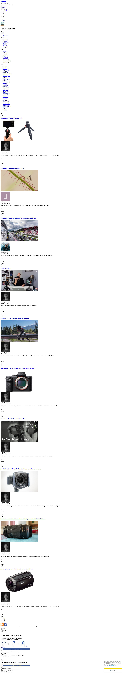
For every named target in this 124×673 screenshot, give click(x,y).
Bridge (5, 53)
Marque (2, 37)
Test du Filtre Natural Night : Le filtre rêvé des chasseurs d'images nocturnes (21, 469)
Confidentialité (31, 626)
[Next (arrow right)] (2, 629)
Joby (4, 67)
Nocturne (5, 97)
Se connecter (8, 656)
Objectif (5, 56)
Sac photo (6, 102)
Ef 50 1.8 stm (6, 81)
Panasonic (6, 42)
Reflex (5, 51)
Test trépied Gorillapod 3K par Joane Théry (12, 168)
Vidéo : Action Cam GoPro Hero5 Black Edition (13, 418)
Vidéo (5, 108)
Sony (5, 43)
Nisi (4, 95)
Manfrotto (6, 69)
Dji (4, 78)
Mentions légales (13, 626)
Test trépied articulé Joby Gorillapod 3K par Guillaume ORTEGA (18, 218)
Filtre (5, 84)
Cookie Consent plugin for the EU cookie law (113, 670)
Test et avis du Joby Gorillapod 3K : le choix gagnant (15, 318)
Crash (5, 77)
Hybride (5, 52)
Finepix (5, 85)
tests (4, 20)
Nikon (5, 41)
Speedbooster (6, 104)
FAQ (23, 626)
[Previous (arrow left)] (1, 629)
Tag (1, 64)
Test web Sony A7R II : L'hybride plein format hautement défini (17, 368)
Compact (5, 55)
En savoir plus (112, 665)
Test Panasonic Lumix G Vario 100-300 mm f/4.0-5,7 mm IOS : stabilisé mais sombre (23, 519)
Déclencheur (6, 79)
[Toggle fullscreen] (3, 628)
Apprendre (3, 7)
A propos (2, 6)
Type (2, 49)
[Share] (2, 628)
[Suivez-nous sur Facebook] (5, 625)
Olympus (5, 47)
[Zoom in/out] (4, 628)
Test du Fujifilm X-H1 (6, 268)
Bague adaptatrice (7, 73)
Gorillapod (6, 87)
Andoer (5, 72)
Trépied (5, 57)
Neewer (5, 94)
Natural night (6, 93)
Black (5, 74)
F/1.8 (5, 83)
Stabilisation (6, 105)
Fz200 (5, 86)
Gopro (5, 45)
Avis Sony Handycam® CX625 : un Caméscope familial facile (17, 569)
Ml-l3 (5, 92)
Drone (2, 33)
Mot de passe (3, 653)
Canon (5, 40)
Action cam (6, 58)
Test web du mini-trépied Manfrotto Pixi (11, 118)
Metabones (6, 91)
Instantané (6, 62)
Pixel (5, 100)
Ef (4, 80)
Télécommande (7, 106)
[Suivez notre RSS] (2, 625)
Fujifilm (5, 44)
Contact (40, 626)
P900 (5, 98)
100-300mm (6, 70)
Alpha (5, 71)
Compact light (6, 76)
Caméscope (6, 59)
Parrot (5, 99)
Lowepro (5, 90)
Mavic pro (6, 35)
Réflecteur (6, 101)
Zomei (5, 109)
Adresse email (3, 652)
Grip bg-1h (6, 88)
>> (4, 617)
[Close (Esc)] (1, 628)
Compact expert (7, 60)
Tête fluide (6, 107)
